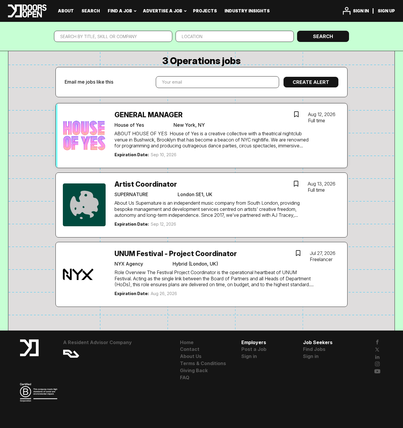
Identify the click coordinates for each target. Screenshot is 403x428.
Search (323, 36)
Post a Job (253, 349)
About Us (191, 356)
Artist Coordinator (145, 184)
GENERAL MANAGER (148, 115)
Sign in (361, 10)
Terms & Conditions (203, 363)
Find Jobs (314, 349)
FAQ (184, 377)
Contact (189, 349)
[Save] (296, 115)
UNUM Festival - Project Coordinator (175, 254)
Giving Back (194, 370)
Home (187, 342)
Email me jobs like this (89, 82)
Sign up (386, 10)
